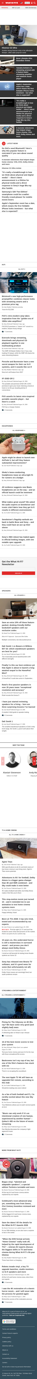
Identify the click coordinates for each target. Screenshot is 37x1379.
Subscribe (27, 3)
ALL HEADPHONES (18, 430)
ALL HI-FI (21, 269)
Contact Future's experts (10, 1333)
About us (5, 1350)
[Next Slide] (34, 761)
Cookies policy (6, 1341)
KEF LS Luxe (16, 8)
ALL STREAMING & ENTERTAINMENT (13, 995)
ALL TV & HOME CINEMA (16, 834)
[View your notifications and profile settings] (17, 3)
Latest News (12, 143)
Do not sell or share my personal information (16, 1367)
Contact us (5, 1354)
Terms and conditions (9, 1329)
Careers (4, 1362)
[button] (34, 3)
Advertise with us (7, 1346)
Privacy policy (6, 1337)
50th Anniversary (30, 8)
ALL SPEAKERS (19, 595)
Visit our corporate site (16, 1315)
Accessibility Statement (9, 1358)
